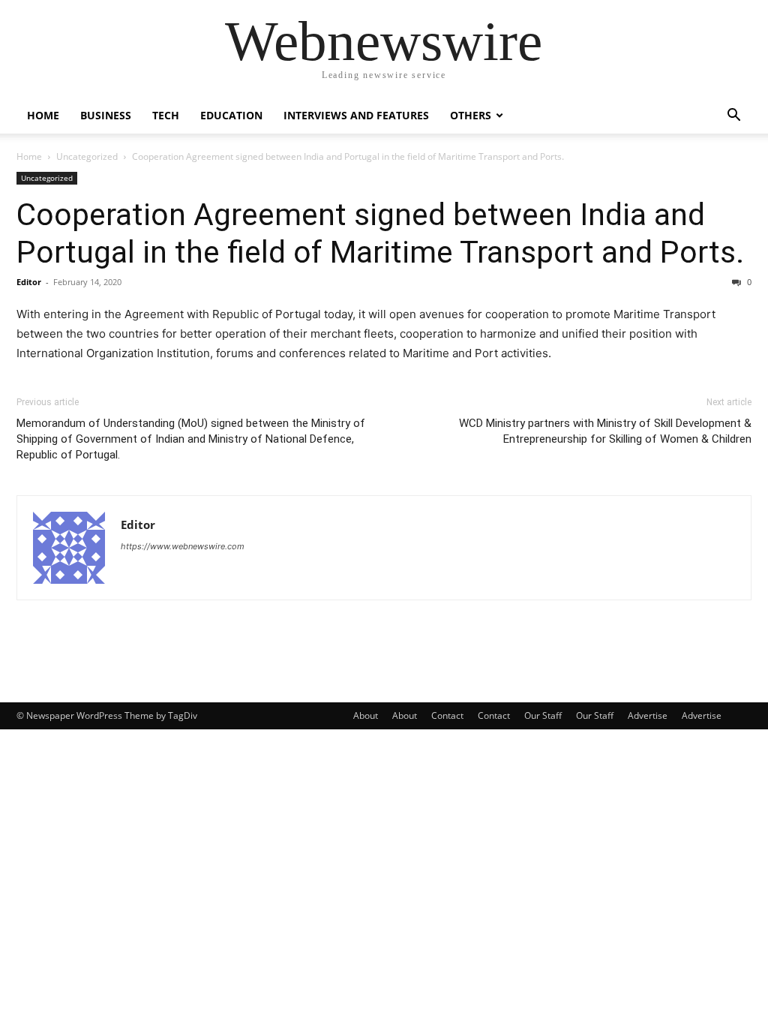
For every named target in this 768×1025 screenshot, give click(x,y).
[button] (734, 117)
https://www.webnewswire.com (182, 546)
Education (231, 115)
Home (43, 115)
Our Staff (543, 715)
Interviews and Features (356, 115)
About (365, 715)
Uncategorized (87, 156)
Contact (447, 715)
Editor (28, 281)
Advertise (648, 715)
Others (470, 115)
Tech (165, 115)
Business (105, 115)
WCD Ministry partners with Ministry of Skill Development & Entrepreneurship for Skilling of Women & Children (605, 431)
